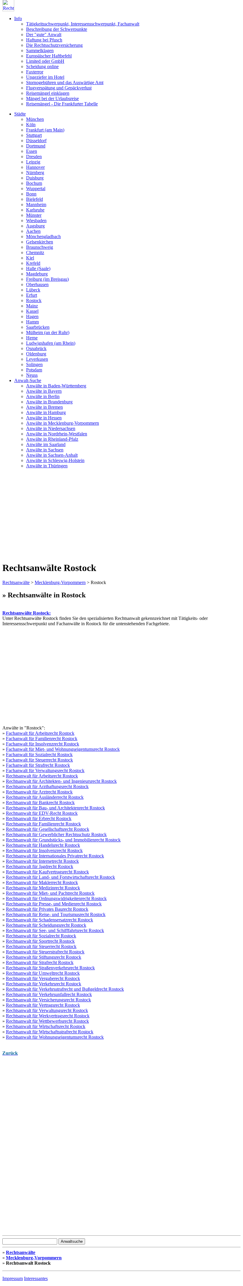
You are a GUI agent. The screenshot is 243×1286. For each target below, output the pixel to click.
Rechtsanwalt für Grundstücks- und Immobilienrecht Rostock (63, 839)
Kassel (32, 311)
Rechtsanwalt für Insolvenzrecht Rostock (44, 850)
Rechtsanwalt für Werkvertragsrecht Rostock (47, 1015)
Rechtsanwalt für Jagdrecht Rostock (39, 866)
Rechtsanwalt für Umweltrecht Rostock (43, 973)
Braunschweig (39, 247)
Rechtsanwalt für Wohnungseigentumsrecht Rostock (55, 1037)
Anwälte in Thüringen (47, 465)
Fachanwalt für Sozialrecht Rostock (39, 754)
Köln (31, 124)
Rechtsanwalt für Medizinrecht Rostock (43, 887)
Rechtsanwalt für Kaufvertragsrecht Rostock (47, 871)
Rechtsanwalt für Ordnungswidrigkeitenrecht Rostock (56, 898)
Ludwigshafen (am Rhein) (50, 343)
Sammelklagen (40, 50)
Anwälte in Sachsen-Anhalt (52, 455)
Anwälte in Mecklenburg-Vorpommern (62, 423)
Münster (33, 215)
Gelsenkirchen (39, 241)
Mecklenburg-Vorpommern (60, 582)
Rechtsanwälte (16, 582)
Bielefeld (34, 199)
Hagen (32, 316)
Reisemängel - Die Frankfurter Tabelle (62, 103)
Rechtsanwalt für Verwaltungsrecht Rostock (47, 1010)
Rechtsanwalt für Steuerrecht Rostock (41, 946)
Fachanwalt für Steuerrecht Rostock (39, 759)
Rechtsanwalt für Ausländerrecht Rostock (45, 797)
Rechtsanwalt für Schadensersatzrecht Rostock (49, 919)
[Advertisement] (121, 514)
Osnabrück (36, 348)
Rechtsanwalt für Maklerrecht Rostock (42, 882)
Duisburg (35, 177)
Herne (32, 337)
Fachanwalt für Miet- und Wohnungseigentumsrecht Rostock (63, 749)
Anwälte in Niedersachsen (50, 428)
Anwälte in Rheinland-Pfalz (52, 439)
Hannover (35, 167)
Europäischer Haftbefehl (49, 55)
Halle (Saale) (38, 268)
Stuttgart (34, 135)
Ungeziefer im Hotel (45, 77)
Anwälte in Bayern (44, 391)
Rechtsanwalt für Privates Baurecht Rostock (47, 909)
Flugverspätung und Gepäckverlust (59, 87)
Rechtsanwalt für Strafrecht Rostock (39, 962)
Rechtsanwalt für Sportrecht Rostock (40, 941)
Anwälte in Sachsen (44, 449)
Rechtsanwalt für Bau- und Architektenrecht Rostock (55, 807)
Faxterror (34, 71)
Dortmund (35, 145)
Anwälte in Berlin (43, 396)
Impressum (12, 1278)
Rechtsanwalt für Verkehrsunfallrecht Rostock (49, 994)
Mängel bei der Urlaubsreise (52, 98)
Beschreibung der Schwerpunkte (56, 29)
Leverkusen (37, 359)
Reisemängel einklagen (47, 93)
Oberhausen (37, 284)
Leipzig (33, 161)
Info (18, 18)
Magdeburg (37, 273)
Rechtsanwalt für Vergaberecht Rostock (43, 978)
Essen (31, 151)
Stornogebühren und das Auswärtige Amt (64, 82)
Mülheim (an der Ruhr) (47, 332)
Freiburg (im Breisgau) (47, 279)
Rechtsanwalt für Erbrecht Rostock (38, 818)
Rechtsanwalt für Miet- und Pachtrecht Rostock (50, 893)
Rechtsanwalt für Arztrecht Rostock (39, 791)
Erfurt (31, 295)
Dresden (34, 156)
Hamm (32, 321)
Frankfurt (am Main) (45, 129)
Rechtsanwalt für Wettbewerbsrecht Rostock (47, 1021)
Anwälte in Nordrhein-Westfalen (56, 433)
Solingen (34, 364)
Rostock (33, 300)
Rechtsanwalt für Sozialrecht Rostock (41, 935)
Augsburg (35, 225)
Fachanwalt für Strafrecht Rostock (38, 765)
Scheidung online (42, 66)
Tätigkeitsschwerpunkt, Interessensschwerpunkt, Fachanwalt (82, 23)
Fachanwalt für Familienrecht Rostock (41, 738)
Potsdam (34, 369)
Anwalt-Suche (27, 380)
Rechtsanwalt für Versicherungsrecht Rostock (48, 999)
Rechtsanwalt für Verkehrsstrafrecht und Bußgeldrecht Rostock (65, 989)
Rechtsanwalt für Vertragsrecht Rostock (43, 1005)
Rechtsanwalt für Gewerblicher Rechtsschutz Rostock (56, 834)
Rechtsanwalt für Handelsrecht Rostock (43, 845)
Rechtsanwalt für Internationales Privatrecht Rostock (55, 855)
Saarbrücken (37, 327)
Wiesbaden (36, 220)
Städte (20, 113)
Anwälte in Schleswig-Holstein (55, 460)
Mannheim (36, 204)
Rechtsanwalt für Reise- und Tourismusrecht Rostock (55, 914)
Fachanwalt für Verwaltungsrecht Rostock (45, 770)
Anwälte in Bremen (44, 407)
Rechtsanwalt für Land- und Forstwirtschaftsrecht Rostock (60, 877)
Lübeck (33, 289)
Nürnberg (35, 172)
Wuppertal (35, 188)
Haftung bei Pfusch (44, 39)
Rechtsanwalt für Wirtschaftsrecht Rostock (45, 1026)
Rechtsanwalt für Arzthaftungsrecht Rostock (47, 786)
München (35, 119)
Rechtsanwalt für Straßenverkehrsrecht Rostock (50, 967)
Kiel (30, 257)
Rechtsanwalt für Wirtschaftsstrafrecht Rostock (49, 1031)
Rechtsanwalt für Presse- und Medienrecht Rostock (54, 903)
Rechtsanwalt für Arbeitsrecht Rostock (42, 775)
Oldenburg (36, 353)
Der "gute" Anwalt (43, 34)
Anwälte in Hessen (44, 417)
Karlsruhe (35, 209)
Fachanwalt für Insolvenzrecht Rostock (42, 743)
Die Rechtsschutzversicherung (54, 45)
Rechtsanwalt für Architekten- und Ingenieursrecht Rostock (61, 781)
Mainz (32, 305)
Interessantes (36, 1278)
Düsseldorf (36, 140)
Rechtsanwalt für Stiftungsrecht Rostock (43, 957)
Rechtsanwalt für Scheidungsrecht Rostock (46, 925)
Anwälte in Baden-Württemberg (56, 385)
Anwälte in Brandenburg (49, 401)
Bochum (34, 183)
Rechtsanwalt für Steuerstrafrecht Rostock (45, 951)
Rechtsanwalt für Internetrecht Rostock (42, 861)
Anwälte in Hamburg (46, 412)
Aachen (33, 231)
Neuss (32, 375)
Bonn (31, 193)
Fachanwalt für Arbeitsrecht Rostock (40, 733)
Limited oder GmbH (45, 61)
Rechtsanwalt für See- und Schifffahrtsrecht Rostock (55, 930)
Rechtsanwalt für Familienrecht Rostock (43, 823)
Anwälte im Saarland (45, 444)
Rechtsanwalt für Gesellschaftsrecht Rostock (47, 829)
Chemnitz (35, 252)
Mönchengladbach (43, 236)
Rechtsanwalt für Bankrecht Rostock (40, 802)
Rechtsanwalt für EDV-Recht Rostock (42, 813)
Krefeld (33, 263)
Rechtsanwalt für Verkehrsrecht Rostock (43, 983)
